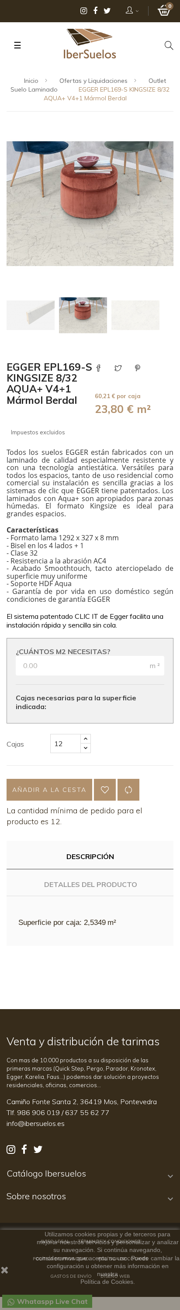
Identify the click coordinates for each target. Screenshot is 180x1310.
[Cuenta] (132, 11)
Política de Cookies (106, 1281)
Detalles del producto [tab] (90, 884)
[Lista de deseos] (105, 790)
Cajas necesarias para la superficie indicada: (76, 702)
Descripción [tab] (90, 856)
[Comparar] (128, 790)
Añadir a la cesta (49, 790)
